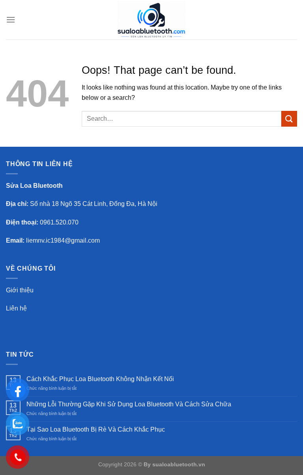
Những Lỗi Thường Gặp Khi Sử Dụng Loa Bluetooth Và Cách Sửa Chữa (128, 404)
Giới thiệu (20, 290)
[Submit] (289, 118)
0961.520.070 (59, 222)
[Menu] (10, 19)
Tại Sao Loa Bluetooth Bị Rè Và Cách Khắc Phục (95, 429)
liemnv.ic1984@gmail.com (63, 240)
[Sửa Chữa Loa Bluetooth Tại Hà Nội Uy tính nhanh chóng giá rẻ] (151, 19)
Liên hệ (16, 308)
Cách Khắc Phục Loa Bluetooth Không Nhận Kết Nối (100, 379)
